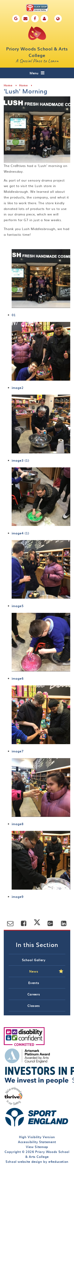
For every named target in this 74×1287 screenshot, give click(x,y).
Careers (33, 994)
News (33, 971)
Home (8, 85)
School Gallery (34, 959)
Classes (33, 1005)
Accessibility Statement (37, 1141)
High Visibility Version (37, 1136)
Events (33, 982)
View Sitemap (37, 1146)
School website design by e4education (37, 1161)
